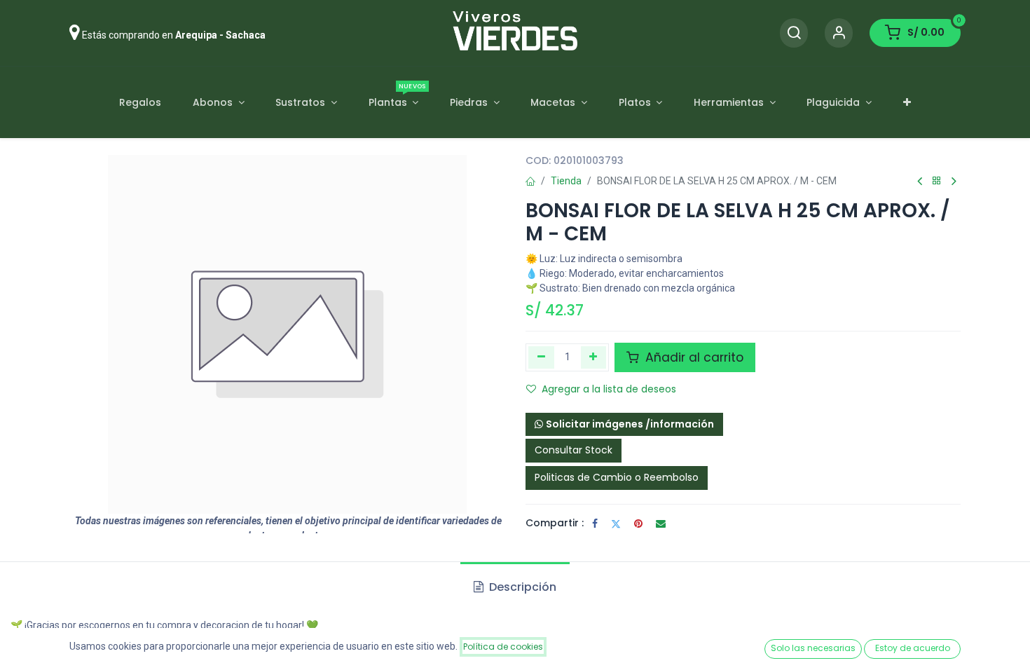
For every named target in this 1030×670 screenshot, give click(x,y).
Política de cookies (503, 646)
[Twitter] (616, 523)
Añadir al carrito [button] (692, 357)
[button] (624, 425)
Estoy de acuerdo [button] (912, 648)
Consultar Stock (573, 450)
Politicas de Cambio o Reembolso (617, 477)
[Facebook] (595, 523)
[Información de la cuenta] (839, 33)
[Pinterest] (638, 523)
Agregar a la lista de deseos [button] (609, 389)
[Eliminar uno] (541, 357)
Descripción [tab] (521, 587)
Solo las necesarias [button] (813, 648)
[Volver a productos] (936, 181)
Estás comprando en (174, 35)
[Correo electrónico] (661, 523)
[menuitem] (140, 102)
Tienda (566, 180)
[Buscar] (794, 33)
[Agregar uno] (594, 357)
